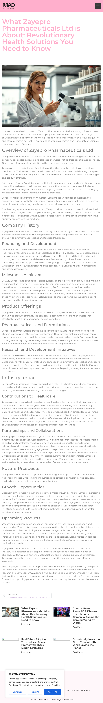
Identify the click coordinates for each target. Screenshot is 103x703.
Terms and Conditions (78, 690)
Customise (17, 692)
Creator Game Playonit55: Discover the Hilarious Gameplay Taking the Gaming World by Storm (86, 615)
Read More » (26, 624)
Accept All (52, 692)
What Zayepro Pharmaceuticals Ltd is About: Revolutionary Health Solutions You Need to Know (35, 614)
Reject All (35, 692)
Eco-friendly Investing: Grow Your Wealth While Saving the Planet (86, 643)
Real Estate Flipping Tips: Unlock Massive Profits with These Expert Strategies (33, 643)
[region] (34, 683)
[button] (98, 6)
